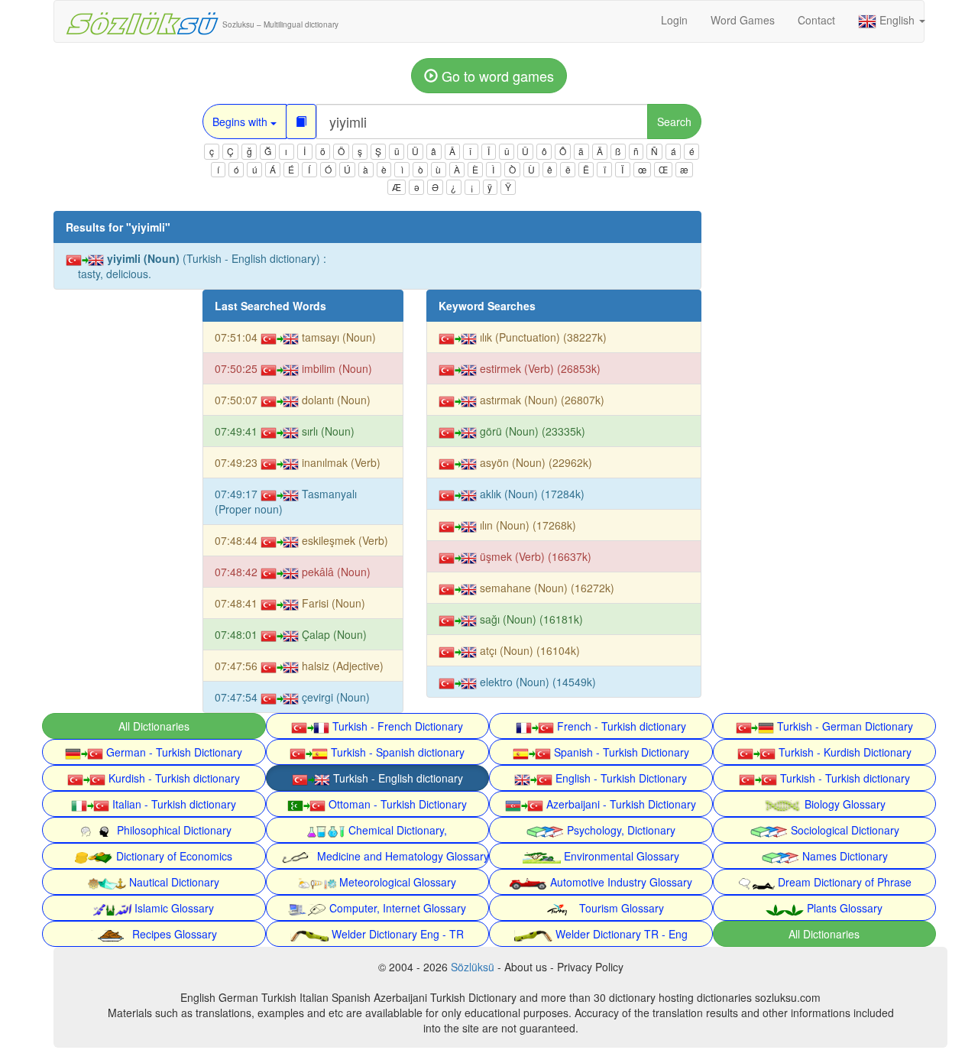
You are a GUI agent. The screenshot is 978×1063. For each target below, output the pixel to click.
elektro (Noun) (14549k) (536, 681)
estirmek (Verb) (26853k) (539, 368)
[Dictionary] (301, 121)
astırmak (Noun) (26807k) (540, 399)
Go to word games (496, 76)
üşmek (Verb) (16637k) (534, 556)
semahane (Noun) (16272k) (545, 587)
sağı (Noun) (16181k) (530, 619)
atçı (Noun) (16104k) (528, 650)
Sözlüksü (472, 966)
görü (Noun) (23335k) (531, 431)
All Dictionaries (153, 726)
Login (674, 20)
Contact (816, 20)
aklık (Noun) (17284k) (531, 493)
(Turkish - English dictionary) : (202, 266)
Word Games (743, 20)
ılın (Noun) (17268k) (526, 525)
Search (674, 121)
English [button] (897, 20)
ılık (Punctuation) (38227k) (542, 337)
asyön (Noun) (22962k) (534, 462)
